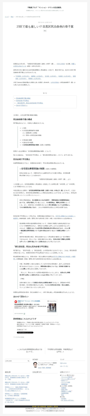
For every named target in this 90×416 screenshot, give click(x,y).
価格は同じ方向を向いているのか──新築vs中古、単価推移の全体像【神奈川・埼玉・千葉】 (17, 377)
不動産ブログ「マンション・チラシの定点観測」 (45, 7)
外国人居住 (64, 389)
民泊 (45, 30)
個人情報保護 (41, 406)
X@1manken (63, 363)
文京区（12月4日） (51, 76)
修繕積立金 (64, 384)
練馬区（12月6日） (37, 76)
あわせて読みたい (22, 105)
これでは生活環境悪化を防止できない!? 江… (29, 350)
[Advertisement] (45, 47)
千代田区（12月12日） (22, 76)
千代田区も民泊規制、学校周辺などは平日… (60, 350)
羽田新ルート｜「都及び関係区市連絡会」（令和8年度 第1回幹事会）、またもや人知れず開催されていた (17, 389)
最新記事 (8, 372)
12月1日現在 (55, 82)
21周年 (50, 408)
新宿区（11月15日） (34, 78)
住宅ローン (64, 380)
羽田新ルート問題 (66, 391)
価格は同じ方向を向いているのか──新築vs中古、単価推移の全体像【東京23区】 (17, 383)
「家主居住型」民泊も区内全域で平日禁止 (29, 103)
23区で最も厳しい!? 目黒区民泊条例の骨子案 (45, 26)
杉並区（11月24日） (65, 76)
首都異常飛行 (65, 393)
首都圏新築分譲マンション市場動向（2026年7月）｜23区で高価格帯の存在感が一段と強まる (17, 400)
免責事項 (50, 406)
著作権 (34, 406)
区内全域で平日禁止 (22, 100)
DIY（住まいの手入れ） (67, 400)
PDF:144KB (60, 64)
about (39, 367)
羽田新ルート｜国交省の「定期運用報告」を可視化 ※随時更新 (16, 394)
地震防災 (63, 388)
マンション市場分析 (66, 377)
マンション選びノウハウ (68, 379)
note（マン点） (64, 366)
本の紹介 (63, 398)
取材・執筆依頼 (46, 367)
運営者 (56, 406)
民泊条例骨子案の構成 (23, 98)
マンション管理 (65, 382)
